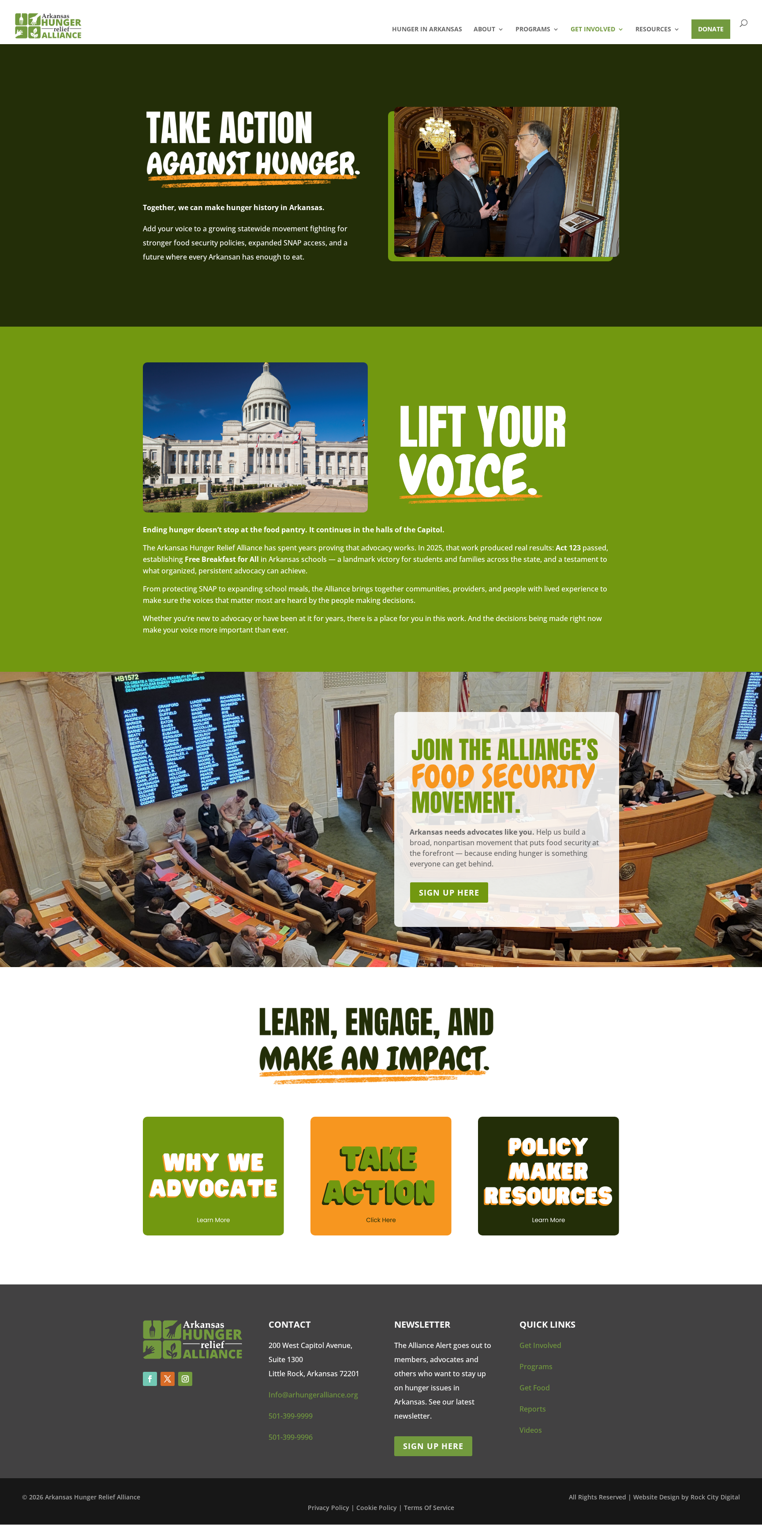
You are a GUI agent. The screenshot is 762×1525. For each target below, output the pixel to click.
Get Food (534, 1388)
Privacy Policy (328, 1507)
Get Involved (593, 29)
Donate (711, 29)
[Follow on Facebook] (150, 1379)
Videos (530, 1430)
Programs (532, 29)
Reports (532, 1409)
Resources (653, 29)
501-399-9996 (291, 1437)
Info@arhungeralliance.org (313, 1395)
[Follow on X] (168, 1379)
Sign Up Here (433, 1446)
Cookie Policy (377, 1507)
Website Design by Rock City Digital (686, 1497)
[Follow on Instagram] (185, 1379)
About (484, 29)
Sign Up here (449, 892)
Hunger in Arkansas (427, 29)
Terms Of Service (429, 1507)
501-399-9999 (291, 1416)
